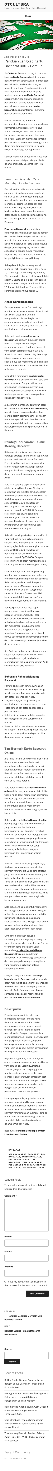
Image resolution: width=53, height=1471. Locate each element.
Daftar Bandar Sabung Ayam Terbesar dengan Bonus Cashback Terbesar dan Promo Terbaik (24, 1384)
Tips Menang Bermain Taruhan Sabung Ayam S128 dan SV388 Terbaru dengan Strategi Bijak (24, 1437)
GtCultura (16, 4)
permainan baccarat (21, 1165)
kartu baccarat (31, 1157)
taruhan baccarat (33, 1168)
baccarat (34, 1154)
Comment (10, 1196)
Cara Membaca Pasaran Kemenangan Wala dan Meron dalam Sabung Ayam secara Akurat (23, 1424)
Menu (28, 16)
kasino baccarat (19, 1159)
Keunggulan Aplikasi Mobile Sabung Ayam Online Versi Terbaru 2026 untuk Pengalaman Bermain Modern (26, 1397)
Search (8, 1349)
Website (8, 1266)
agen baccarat (18, 1154)
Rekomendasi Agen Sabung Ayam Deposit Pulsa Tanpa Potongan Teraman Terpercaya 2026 (26, 1410)
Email (8, 1251)
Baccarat (14, 1150)
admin (25, 57)
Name (8, 1236)
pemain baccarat (32, 1162)
